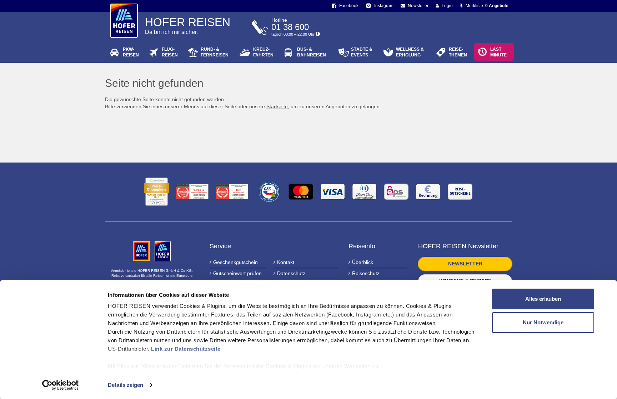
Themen (458, 52)
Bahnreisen (311, 52)
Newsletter (417, 5)
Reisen (131, 52)
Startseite (277, 106)
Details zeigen (125, 385)
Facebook (348, 5)
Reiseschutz (366, 273)
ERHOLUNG (410, 52)
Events (361, 52)
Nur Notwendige (543, 322)
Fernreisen (215, 52)
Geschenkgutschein (235, 262)
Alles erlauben (543, 299)
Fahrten (263, 52)
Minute (498, 52)
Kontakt (285, 262)
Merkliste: (486, 5)
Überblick (362, 262)
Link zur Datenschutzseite (186, 349)
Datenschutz (291, 273)
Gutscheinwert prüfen (237, 273)
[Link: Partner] (142, 251)
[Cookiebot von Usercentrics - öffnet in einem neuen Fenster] (60, 385)
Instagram (383, 5)
